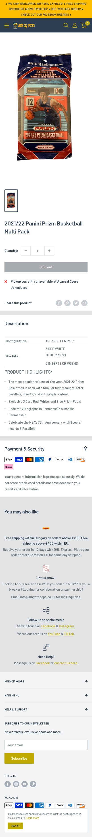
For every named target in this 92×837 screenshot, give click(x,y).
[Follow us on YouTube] (24, 784)
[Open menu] (6, 25)
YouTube (54, 634)
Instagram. (67, 626)
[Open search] (66, 25)
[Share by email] (84, 303)
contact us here (65, 663)
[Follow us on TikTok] (33, 784)
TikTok (69, 634)
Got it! (15, 826)
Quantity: (11, 251)
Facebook (48, 626)
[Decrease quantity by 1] (25, 250)
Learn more (32, 817)
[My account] (75, 25)
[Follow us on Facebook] (7, 784)
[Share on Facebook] (59, 303)
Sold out (46, 267)
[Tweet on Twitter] (76, 303)
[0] (84, 25)
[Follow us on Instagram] (16, 784)
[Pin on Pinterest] (67, 303)
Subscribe (19, 758)
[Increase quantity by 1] (49, 250)
